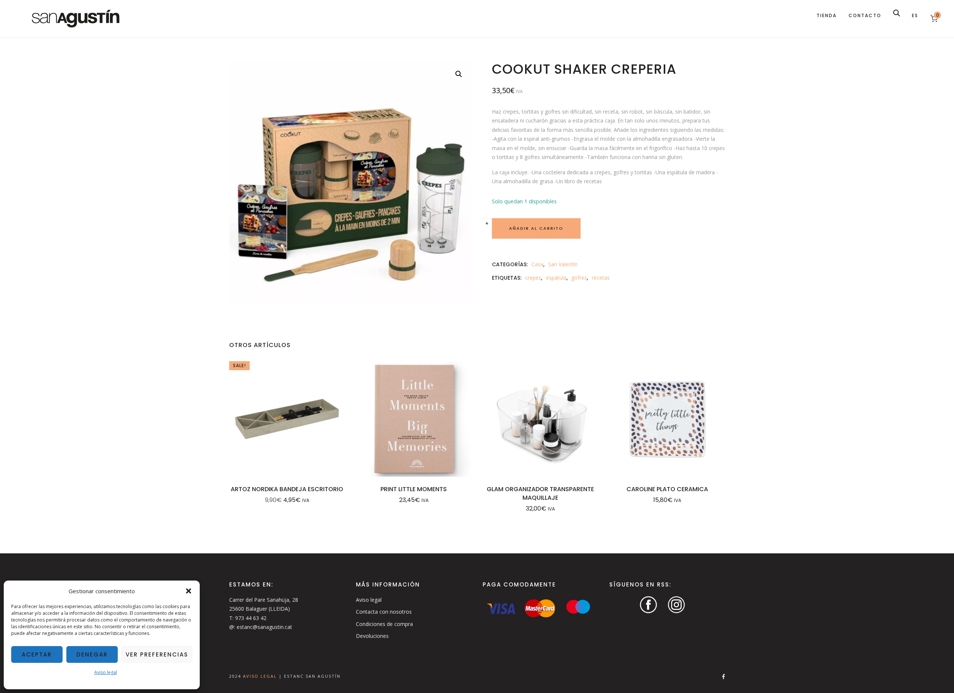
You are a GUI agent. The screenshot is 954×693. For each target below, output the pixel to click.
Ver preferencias (157, 654)
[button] (188, 591)
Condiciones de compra (384, 623)
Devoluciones (372, 635)
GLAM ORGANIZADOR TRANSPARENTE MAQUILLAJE (540, 493)
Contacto (865, 15)
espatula (556, 277)
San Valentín (563, 264)
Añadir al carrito (536, 228)
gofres (579, 277)
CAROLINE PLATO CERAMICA (667, 489)
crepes (533, 277)
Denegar (92, 654)
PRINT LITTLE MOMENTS (413, 489)
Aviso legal (105, 672)
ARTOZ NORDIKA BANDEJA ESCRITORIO (287, 489)
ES (915, 15)
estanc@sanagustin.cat (264, 626)
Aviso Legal (261, 675)
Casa (537, 264)
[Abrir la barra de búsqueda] (896, 13)
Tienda (826, 15)
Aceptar (37, 654)
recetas (601, 277)
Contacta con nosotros (384, 611)
